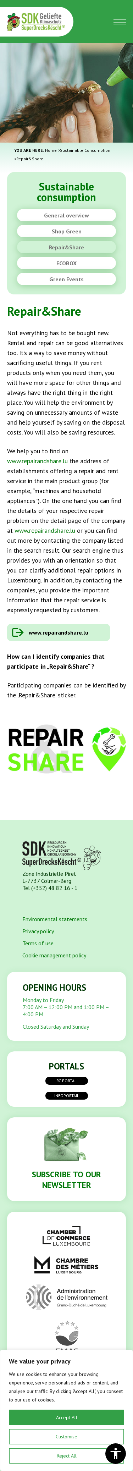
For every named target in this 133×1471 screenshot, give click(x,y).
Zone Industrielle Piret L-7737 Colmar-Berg (49, 877)
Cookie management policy (54, 955)
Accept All (66, 1417)
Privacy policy (38, 931)
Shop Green (67, 231)
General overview (66, 215)
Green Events (66, 279)
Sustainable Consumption (85, 150)
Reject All (67, 1456)
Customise (66, 1436)
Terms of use (38, 943)
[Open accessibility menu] (115, 1453)
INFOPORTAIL (66, 1095)
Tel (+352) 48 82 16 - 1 (50, 887)
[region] (66, 1410)
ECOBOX (66, 263)
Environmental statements (54, 919)
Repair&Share (66, 247)
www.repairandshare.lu (37, 461)
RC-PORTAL (66, 1080)
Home (51, 150)
